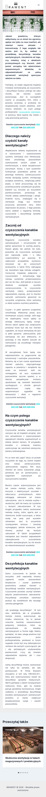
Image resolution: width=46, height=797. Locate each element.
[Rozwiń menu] (39, 5)
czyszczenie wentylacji (29, 112)
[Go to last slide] (7, 749)
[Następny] (39, 749)
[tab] (18, 772)
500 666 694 (29, 127)
